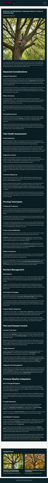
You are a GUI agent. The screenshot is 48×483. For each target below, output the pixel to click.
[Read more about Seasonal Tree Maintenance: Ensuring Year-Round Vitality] (13, 461)
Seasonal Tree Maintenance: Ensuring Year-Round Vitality (11, 471)
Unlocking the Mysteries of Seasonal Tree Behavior (35, 471)
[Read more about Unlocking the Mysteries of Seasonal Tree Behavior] (35, 461)
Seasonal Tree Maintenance (8, 473)
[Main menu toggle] (45, 3)
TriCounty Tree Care (34, 438)
